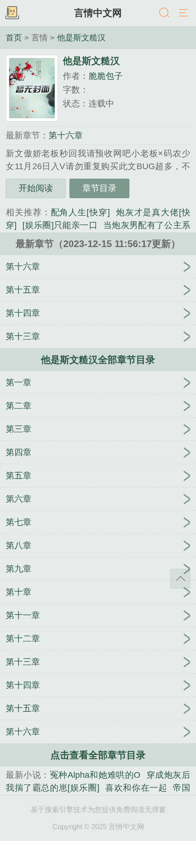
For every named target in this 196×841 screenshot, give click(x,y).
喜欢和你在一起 (136, 788)
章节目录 (99, 188)
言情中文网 (98, 13)
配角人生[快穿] (80, 212)
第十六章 (66, 135)
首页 (14, 37)
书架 (12, 13)
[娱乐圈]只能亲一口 (60, 225)
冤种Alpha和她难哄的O (95, 775)
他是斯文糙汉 (81, 37)
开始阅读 (36, 188)
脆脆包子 (105, 76)
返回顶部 (180, 579)
